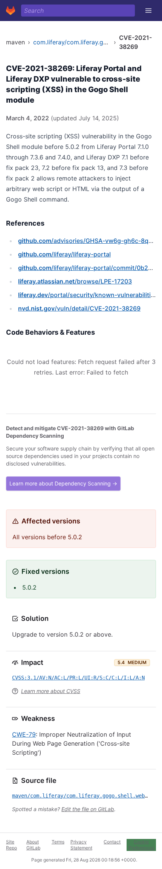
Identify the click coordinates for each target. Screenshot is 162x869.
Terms (58, 842)
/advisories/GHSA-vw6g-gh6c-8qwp (87, 240)
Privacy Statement (81, 845)
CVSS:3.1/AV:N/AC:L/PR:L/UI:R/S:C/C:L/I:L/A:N (78, 678)
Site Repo (11, 845)
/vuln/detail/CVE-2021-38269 (79, 308)
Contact (112, 842)
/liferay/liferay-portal (64, 254)
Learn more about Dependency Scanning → (63, 483)
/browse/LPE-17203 (75, 281)
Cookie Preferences (141, 845)
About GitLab (33, 845)
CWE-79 (24, 734)
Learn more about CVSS (50, 691)
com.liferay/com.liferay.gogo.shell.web (87, 42)
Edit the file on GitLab (87, 809)
